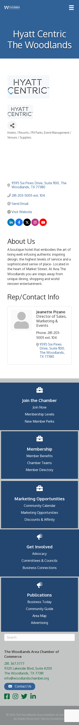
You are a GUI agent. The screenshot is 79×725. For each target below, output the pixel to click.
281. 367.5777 (14, 663)
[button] (19, 686)
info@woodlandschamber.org (26, 678)
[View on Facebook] (19, 225)
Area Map (39, 616)
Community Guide (39, 609)
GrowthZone (58, 718)
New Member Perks (39, 421)
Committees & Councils (39, 560)
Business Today (39, 602)
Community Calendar (39, 505)
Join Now (40, 407)
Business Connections (40, 568)
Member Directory (39, 470)
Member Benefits (39, 456)
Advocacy (39, 553)
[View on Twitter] (27, 225)
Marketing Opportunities (39, 512)
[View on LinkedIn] (11, 225)
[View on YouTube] (43, 225)
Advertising (39, 623)
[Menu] (71, 7)
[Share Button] (12, 125)
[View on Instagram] (35, 225)
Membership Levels (39, 414)
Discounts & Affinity (39, 519)
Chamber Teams (39, 463)
